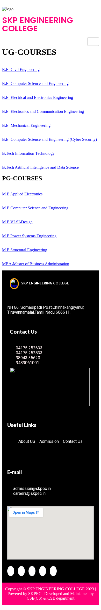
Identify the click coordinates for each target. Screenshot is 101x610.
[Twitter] (21, 571)
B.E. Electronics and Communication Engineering (43, 111)
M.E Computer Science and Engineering (35, 208)
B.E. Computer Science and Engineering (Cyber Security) (49, 139)
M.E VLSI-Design (17, 222)
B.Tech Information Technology (28, 153)
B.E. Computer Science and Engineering (35, 83)
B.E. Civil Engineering (21, 69)
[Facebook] (10, 571)
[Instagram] (53, 571)
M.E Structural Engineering (24, 250)
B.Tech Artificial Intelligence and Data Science (40, 167)
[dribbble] (42, 571)
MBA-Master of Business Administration (35, 264)
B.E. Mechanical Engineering (26, 125)
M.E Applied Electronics (22, 194)
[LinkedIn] (31, 571)
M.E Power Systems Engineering (29, 236)
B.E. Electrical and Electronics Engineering (37, 97)
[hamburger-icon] (93, 41)
